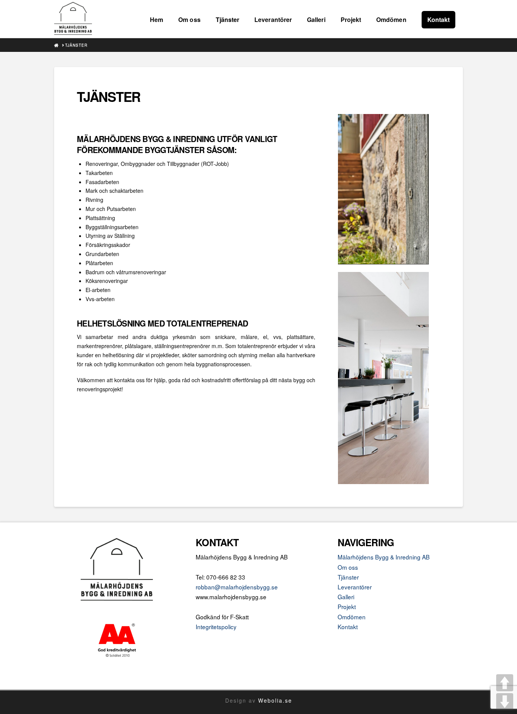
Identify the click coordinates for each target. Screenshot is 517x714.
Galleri (346, 596)
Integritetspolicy (216, 626)
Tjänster (348, 577)
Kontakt (348, 626)
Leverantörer (355, 587)
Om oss (348, 567)
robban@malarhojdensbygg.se (237, 587)
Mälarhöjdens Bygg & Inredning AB (384, 557)
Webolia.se (275, 700)
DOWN (504, 701)
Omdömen (352, 616)
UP (504, 682)
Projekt (347, 606)
